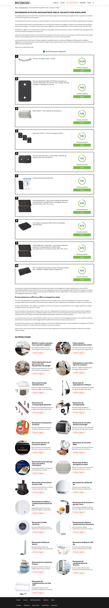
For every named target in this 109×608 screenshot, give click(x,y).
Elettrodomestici (72, 3)
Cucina (62, 3)
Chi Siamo (18, 605)
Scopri (82, 70)
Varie (89, 3)
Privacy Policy (35, 605)
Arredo (55, 3)
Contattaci (54, 605)
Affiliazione (27, 605)
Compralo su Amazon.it (82, 67)
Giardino (83, 3)
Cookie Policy (45, 605)
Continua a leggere (38, 353)
